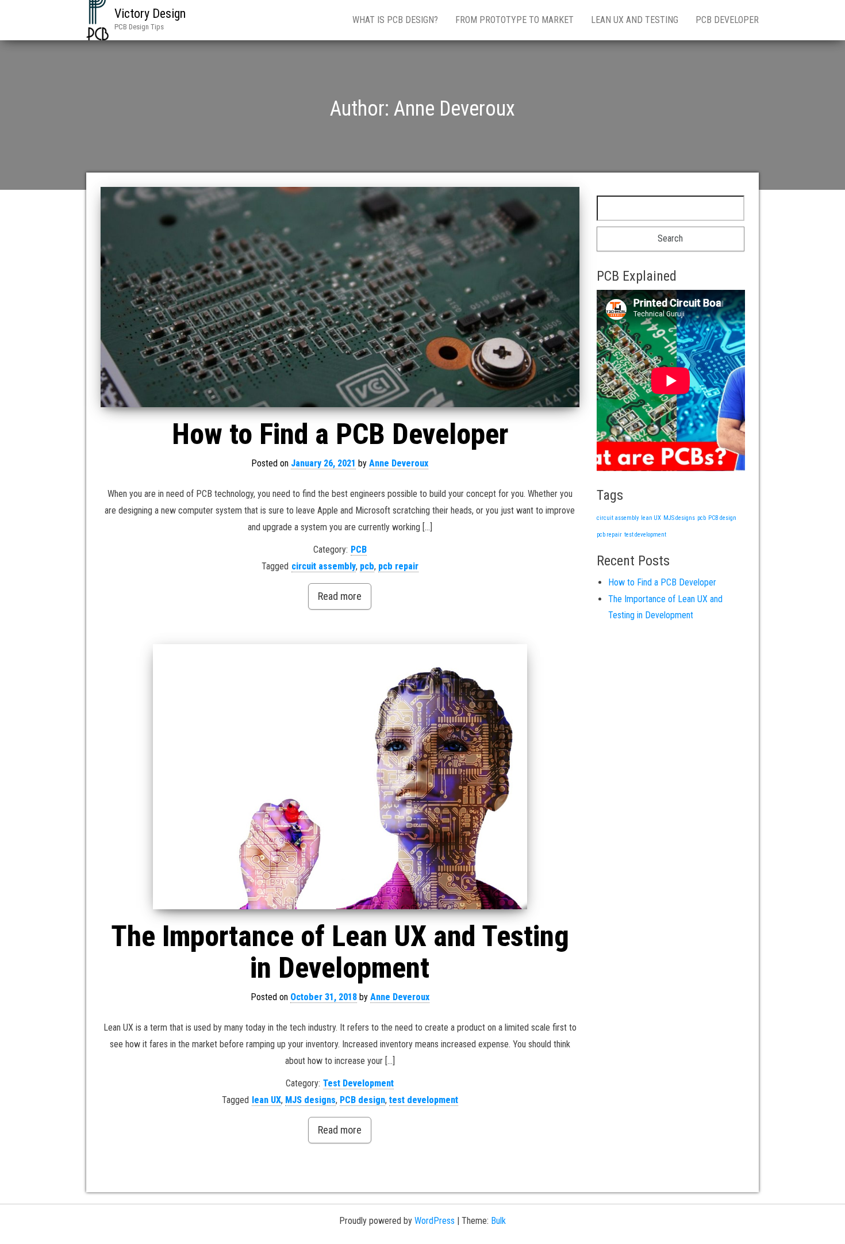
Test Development (358, 1083)
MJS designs (310, 1099)
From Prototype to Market (514, 19)
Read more (340, 596)
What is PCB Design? (395, 19)
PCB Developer (727, 19)
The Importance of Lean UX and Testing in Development (340, 952)
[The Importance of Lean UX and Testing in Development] (340, 776)
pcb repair (398, 566)
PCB (359, 549)
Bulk (498, 1220)
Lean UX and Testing (634, 19)
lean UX (266, 1099)
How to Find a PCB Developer (340, 434)
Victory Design (150, 13)
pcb (367, 566)
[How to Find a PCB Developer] (340, 297)
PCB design (362, 1099)
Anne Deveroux (398, 463)
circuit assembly (323, 566)
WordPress (434, 1220)
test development (423, 1099)
